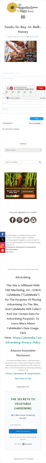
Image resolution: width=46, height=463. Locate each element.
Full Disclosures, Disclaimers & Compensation (20, 247)
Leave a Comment (34, 36)
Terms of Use (8, 252)
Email (4, 103)
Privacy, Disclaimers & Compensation (23, 373)
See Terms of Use (23, 378)
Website (5, 109)
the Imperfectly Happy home (23, 11)
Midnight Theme (23, 459)
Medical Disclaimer (11, 249)
